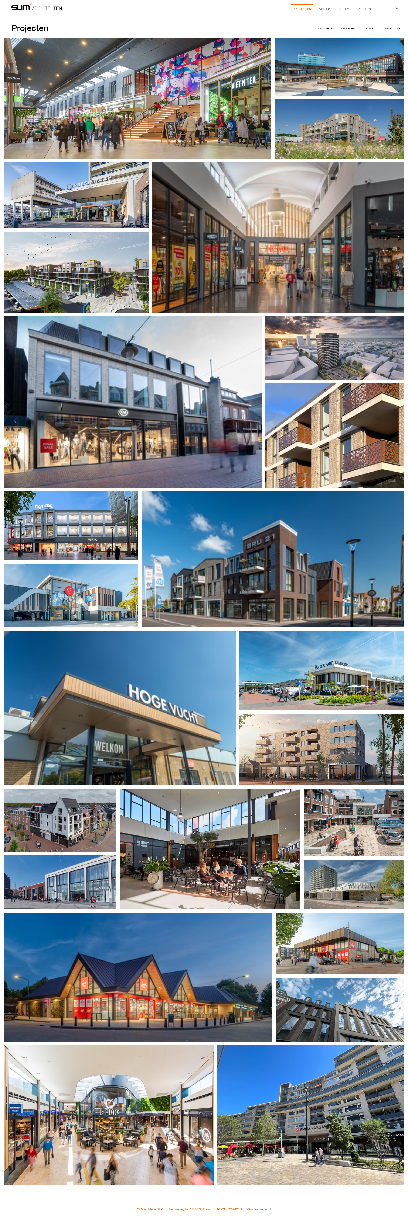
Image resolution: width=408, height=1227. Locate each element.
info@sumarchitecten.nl (257, 1209)
